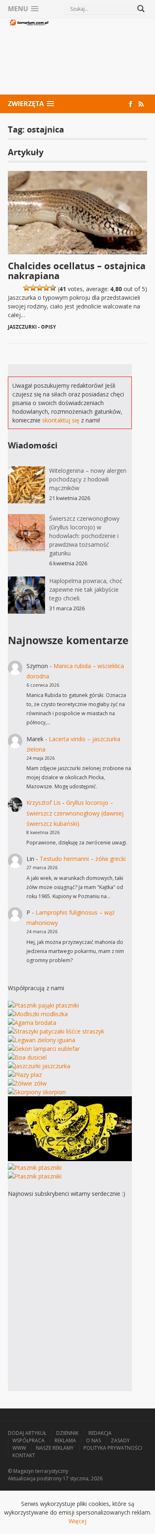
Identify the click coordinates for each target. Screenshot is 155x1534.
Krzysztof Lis (43, 802)
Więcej (77, 1521)
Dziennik (67, 1433)
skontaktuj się (60, 420)
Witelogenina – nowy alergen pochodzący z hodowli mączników (87, 479)
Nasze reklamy (55, 1447)
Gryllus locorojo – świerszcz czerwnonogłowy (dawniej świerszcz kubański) (75, 813)
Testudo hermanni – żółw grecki (83, 859)
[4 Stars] (46, 288)
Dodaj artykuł (27, 1433)
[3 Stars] (39, 288)
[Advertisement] (99, 57)
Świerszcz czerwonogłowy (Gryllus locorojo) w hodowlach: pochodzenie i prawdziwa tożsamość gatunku (84, 535)
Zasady (120, 1440)
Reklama (65, 1440)
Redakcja (100, 1433)
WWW (19, 1447)
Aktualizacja (22, 1478)
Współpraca (28, 1440)
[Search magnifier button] (141, 8)
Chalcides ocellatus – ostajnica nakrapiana (76, 270)
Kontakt (23, 1455)
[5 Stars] (53, 288)
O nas (93, 1440)
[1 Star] (26, 288)
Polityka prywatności (112, 1447)
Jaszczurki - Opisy (32, 326)
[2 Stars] (33, 288)
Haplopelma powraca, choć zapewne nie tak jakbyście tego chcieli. (85, 589)
